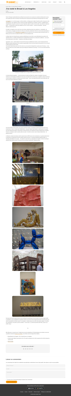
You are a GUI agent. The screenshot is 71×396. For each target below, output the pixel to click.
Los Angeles (8, 21)
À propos (21, 391)
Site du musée (10, 341)
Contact (26, 391)
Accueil (7, 6)
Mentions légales (37, 391)
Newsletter (31, 391)
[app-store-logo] (31, 388)
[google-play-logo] (40, 388)
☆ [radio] (23, 349)
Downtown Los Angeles (20, 32)
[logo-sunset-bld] (12, 2)
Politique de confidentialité (46, 391)
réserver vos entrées (18, 333)
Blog (9, 6)
